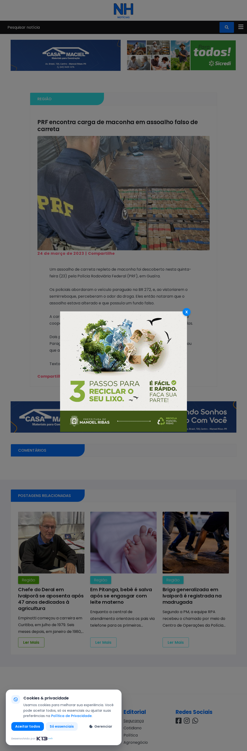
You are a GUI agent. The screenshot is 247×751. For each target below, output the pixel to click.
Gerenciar (103, 726)
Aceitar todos (27, 726)
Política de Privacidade (71, 715)
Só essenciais (62, 726)
